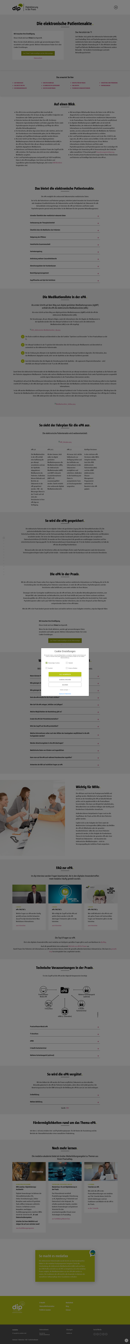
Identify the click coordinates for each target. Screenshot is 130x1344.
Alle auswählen (65, 674)
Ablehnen (65, 685)
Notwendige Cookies (54, 663)
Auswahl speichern (65, 679)
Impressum (61, 693)
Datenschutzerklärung (65, 657)
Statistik (70, 663)
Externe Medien (72, 668)
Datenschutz (68, 693)
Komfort (50, 668)
